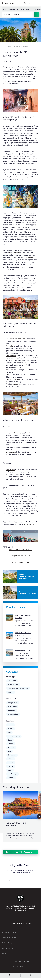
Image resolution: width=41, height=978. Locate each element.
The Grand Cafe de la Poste (16, 338)
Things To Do (13, 702)
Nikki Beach (10, 469)
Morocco (26, 46)
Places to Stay (13, 9)
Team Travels (21, 79)
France (10, 728)
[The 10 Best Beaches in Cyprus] (20, 619)
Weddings (11, 710)
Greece (11, 743)
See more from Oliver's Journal (19, 852)
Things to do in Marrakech (20, 555)
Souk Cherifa (28, 257)
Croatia (10, 758)
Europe (10, 725)
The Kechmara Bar (13, 379)
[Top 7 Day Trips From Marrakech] (20, 816)
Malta (10, 770)
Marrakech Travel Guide (20, 562)
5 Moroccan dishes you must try (20, 549)
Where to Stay (13, 684)
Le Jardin (14, 384)
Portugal (11, 747)
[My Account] (33, 3)
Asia (9, 751)
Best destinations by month (18, 688)
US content (12, 680)
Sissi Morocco (14, 252)
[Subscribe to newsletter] (33, 879)
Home (10, 46)
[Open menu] (37, 3)
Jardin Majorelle (15, 433)
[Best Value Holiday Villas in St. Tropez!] (20, 576)
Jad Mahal (9, 346)
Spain (10, 740)
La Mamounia (11, 452)
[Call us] (10, 975)
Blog (4, 9)
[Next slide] (39, 816)
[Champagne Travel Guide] (20, 592)
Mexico (10, 692)
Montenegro (12, 774)
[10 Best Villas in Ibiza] (20, 653)
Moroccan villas (29, 524)
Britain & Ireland (14, 736)
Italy (9, 732)
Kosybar (9, 369)
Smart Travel (25, 9)
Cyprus (10, 762)
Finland (10, 766)
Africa (18, 46)
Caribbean (12, 755)
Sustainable (12, 706)
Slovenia (11, 777)
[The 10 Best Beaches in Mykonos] (20, 636)
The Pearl (9, 374)
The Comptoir (11, 355)
